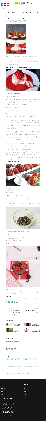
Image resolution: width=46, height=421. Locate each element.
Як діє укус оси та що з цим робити (12, 348)
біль (21, 359)
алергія (8, 359)
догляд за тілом (34, 361)
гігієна (23, 361)
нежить (20, 366)
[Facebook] (2, 4)
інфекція (17, 375)
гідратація (28, 361)
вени (36, 359)
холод (28, 373)
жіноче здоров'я (16, 364)
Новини (18, 20)
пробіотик (32, 368)
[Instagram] (5, 4)
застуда (28, 364)
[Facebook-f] (4, 398)
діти (7, 364)
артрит (12, 359)
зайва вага (23, 364)
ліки (17, 366)
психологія (26, 371)
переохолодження (16, 368)
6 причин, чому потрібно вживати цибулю (14, 344)
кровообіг (12, 366)
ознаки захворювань (28, 366)
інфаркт (12, 375)
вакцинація (26, 359)
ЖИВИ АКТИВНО (5, 403)
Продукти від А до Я (25, 20)
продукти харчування (11, 371)
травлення (23, 373)
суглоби (12, 373)
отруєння (8, 368)
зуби (33, 364)
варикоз (31, 359)
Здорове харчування (11, 20)
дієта (11, 364)
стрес (8, 373)
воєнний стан (9, 361)
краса (8, 366)
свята (34, 371)
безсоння (17, 359)
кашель (36, 364)
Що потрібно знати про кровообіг (12, 341)
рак (30, 371)
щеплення (33, 373)
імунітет (8, 375)
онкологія (36, 366)
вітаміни (15, 361)
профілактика (19, 371)
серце (38, 371)
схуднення (17, 373)
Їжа (16, 20)
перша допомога (24, 368)
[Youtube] (8, 4)
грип (19, 361)
